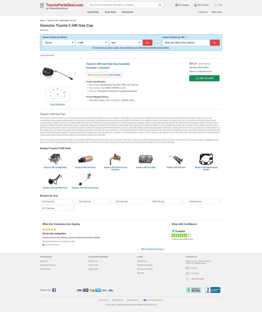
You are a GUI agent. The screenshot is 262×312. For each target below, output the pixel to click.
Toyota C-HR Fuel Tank (146, 167)
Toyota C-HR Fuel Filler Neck (55, 188)
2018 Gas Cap (195, 202)
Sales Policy (104, 300)
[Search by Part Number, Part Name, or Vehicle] (160, 5)
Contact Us (203, 12)
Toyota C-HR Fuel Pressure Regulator (115, 168)
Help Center (217, 12)
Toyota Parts (93, 12)
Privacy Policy (133, 300)
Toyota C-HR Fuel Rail (175, 167)
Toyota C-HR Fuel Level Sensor (85, 188)
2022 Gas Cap (48, 202)
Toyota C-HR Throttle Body (55, 167)
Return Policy (117, 300)
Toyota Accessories (145, 265)
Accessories (127, 12)
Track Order (93, 265)
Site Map (140, 273)
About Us (44, 261)
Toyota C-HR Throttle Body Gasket (206, 168)
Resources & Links (145, 269)
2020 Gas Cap (122, 202)
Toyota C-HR (52, 20)
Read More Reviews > (155, 249)
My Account (93, 261)
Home (42, 20)
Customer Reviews (48, 265)
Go (147, 42)
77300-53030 (103, 68)
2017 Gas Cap (48, 208)
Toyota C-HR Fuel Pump (85, 167)
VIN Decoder (45, 269)
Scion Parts (110, 12)
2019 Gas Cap (159, 202)
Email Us (194, 268)
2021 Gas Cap (85, 202)
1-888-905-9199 (197, 279)
